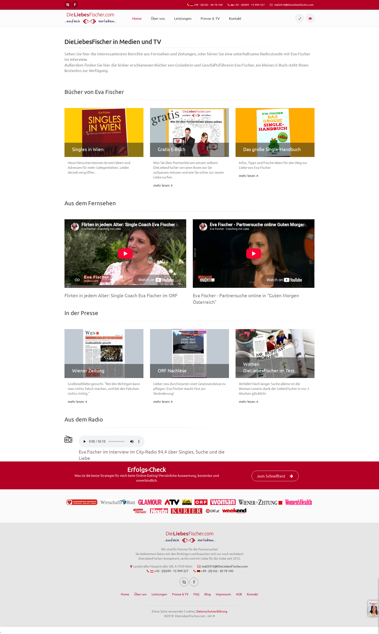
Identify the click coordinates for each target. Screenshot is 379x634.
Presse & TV (210, 18)
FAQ (196, 594)
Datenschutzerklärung (211, 611)
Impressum (223, 594)
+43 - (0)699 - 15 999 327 (249, 4)
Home (137, 18)
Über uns (158, 18)
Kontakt (235, 18)
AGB (239, 594)
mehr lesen (161, 185)
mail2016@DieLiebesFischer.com (293, 4)
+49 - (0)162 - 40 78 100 (208, 4)
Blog (207, 594)
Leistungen (182, 18)
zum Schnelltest (271, 476)
